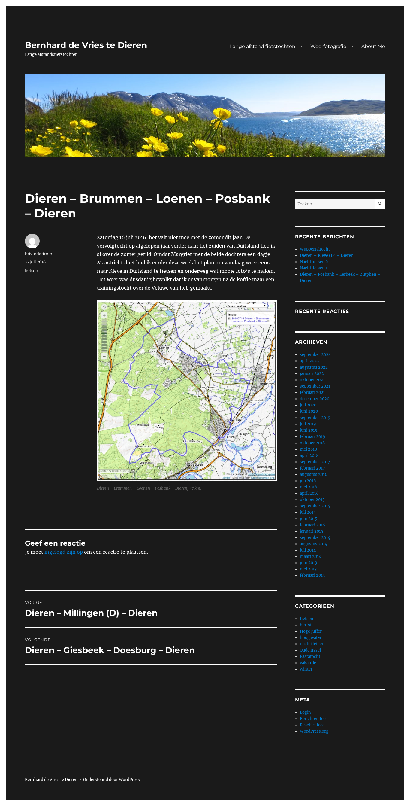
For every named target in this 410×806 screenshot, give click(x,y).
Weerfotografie (328, 46)
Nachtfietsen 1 (313, 268)
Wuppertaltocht (315, 249)
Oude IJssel (310, 650)
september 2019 (315, 417)
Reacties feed (312, 725)
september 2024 (315, 354)
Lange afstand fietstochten (262, 46)
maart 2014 (310, 556)
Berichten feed (314, 718)
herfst (306, 625)
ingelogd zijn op (63, 552)
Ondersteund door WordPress (111, 779)
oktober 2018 (312, 443)
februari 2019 (312, 436)
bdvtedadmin (38, 253)
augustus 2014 (313, 543)
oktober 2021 (312, 379)
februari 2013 (312, 575)
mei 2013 (308, 569)
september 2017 (315, 461)
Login (305, 712)
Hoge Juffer (311, 631)
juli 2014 (308, 550)
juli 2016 (308, 480)
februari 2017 (312, 468)
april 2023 (309, 360)
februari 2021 (312, 392)
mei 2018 (308, 449)
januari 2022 (312, 373)
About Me (373, 46)
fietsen (31, 270)
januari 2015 (311, 531)
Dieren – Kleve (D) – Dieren (327, 255)
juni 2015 (308, 518)
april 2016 (309, 493)
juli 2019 (308, 424)
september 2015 (315, 506)
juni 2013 (308, 562)
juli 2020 (308, 405)
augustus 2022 (314, 367)
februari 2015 (312, 525)
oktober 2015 (312, 499)
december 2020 (314, 398)
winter (306, 669)
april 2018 (309, 455)
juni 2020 (309, 411)
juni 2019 (309, 430)
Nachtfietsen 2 (314, 261)
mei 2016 (308, 487)
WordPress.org (314, 731)
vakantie (308, 662)
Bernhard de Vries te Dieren (86, 45)
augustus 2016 (313, 474)
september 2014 (315, 537)
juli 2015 (308, 512)
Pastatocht (310, 656)
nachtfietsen (312, 643)
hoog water (310, 637)
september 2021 (315, 386)
